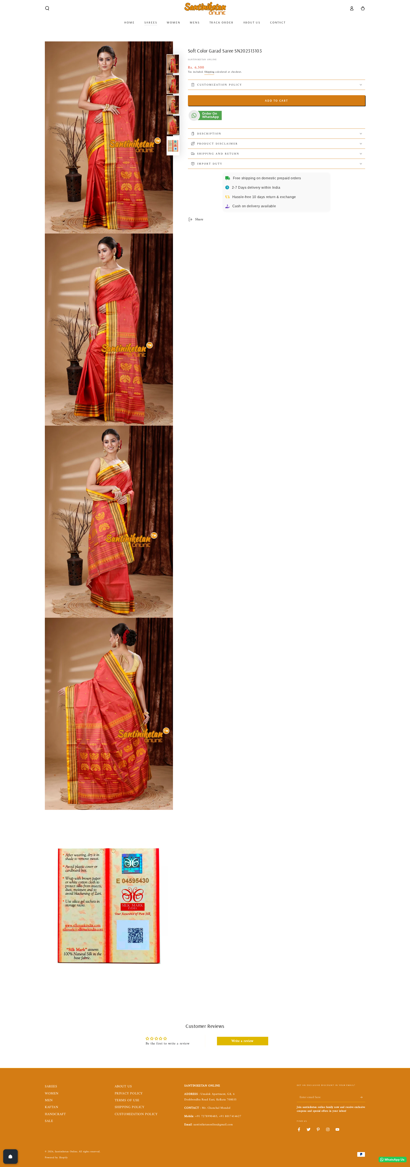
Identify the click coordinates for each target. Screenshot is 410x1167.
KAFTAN (51, 1107)
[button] (47, 8)
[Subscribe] (362, 1097)
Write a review (242, 1041)
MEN (49, 1100)
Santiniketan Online (202, 59)
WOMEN (52, 1094)
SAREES (51, 1087)
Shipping (209, 72)
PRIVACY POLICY (129, 1094)
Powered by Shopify (56, 1158)
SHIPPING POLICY (129, 1107)
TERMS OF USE (127, 1100)
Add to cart (276, 100)
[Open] (10, 1156)
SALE (49, 1121)
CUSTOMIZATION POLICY (136, 1114)
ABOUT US (123, 1087)
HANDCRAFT (55, 1114)
